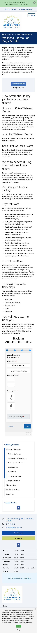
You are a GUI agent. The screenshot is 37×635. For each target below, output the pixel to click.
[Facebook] (18, 507)
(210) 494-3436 (18, 88)
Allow (18, 626)
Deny (18, 630)
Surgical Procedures (12, 489)
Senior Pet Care (13, 467)
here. (30, 622)
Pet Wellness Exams (14, 476)
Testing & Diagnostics (13, 481)
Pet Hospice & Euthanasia (16, 463)
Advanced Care (11, 485)
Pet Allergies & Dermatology (17, 458)
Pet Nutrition (12, 472)
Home (4, 34)
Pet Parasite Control (14, 454)
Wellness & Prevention (24, 34)
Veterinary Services (11, 445)
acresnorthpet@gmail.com (14, 527)
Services (11, 34)
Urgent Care (10, 494)
